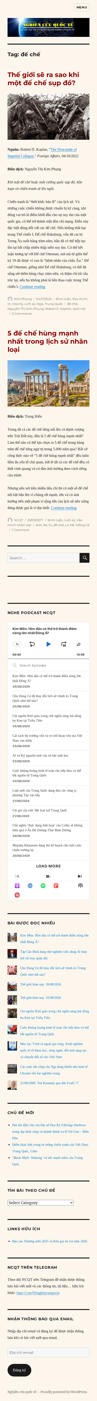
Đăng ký (19, 1370)
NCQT (18, 520)
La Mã (69, 525)
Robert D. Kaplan (58, 309)
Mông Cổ (82, 525)
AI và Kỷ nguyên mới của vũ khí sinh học (40, 755)
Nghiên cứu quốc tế (22, 1392)
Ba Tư (47, 525)
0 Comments (22, 313)
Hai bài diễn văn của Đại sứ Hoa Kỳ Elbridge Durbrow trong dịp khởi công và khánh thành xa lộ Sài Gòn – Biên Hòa (50, 1131)
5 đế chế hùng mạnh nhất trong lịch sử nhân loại (48, 341)
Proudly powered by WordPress (63, 1392)
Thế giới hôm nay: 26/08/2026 (40, 984)
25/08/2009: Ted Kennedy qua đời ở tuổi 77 (49, 1083)
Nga (40, 304)
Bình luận (63, 299)
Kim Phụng (23, 299)
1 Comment (20, 530)
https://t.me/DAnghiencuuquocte (38, 1293)
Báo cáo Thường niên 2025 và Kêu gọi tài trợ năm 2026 (49, 1241)
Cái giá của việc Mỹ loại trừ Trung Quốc (39, 810)
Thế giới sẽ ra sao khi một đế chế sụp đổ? (43, 79)
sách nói (79, 309)
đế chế (72, 304)
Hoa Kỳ (17, 304)
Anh (39, 525)
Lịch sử (29, 304)
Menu (82, 7)
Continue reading (32, 287)
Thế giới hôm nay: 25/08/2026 (40, 997)
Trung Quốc (54, 304)
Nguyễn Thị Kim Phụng (26, 309)
